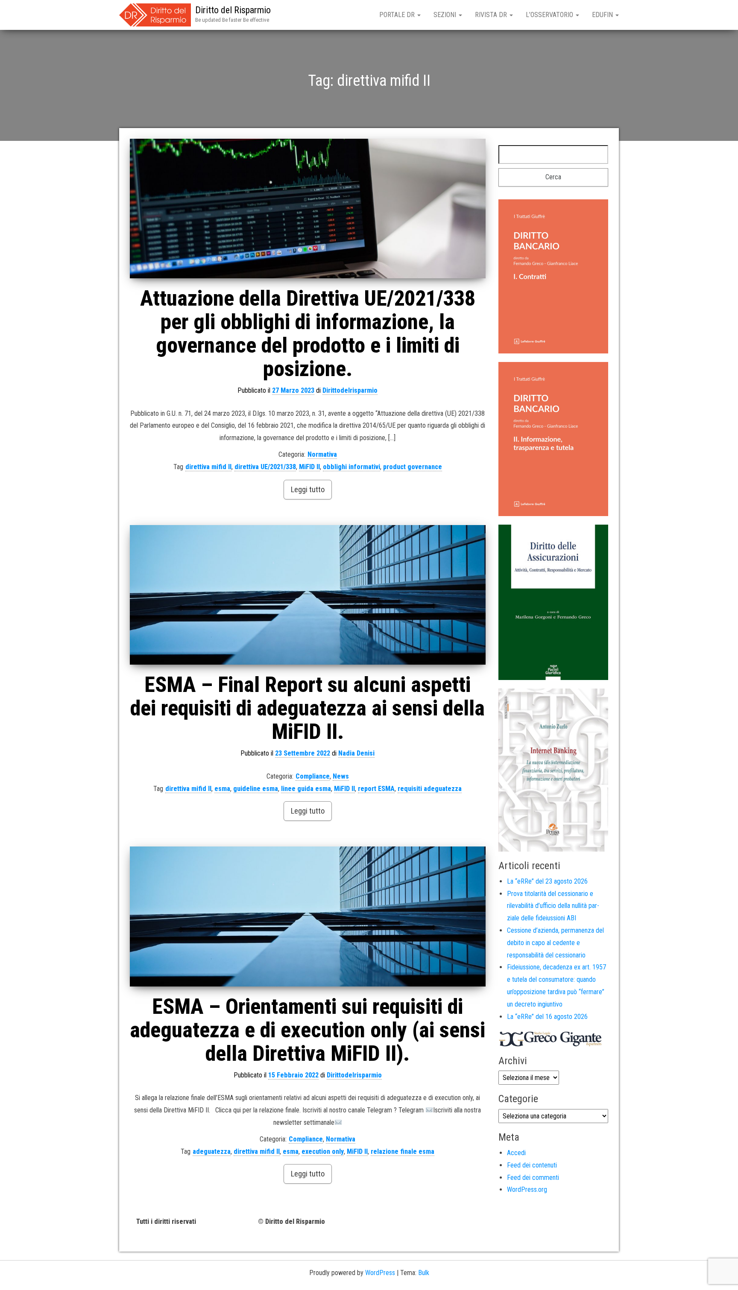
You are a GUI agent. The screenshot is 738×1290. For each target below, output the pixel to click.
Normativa (322, 454)
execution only (323, 1151)
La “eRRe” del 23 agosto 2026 (547, 881)
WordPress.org (527, 1189)
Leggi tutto (308, 489)
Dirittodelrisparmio (350, 390)
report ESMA (376, 789)
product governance (412, 467)
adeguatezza (212, 1151)
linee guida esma (306, 789)
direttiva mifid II (208, 467)
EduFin (603, 15)
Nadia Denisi (356, 753)
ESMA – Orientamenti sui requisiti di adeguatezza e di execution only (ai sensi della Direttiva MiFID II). (307, 1030)
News (341, 776)
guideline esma (255, 789)
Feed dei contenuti (532, 1165)
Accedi (516, 1153)
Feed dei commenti (533, 1177)
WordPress (380, 1273)
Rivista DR (492, 15)
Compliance (313, 776)
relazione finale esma (402, 1151)
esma (222, 789)
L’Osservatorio (550, 15)
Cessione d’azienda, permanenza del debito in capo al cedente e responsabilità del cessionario (555, 942)
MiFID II (309, 467)
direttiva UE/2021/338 (265, 467)
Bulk (423, 1273)
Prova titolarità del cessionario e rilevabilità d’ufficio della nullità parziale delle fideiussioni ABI (553, 906)
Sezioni (445, 15)
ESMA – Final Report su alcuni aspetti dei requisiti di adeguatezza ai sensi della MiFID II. (307, 708)
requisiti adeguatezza (430, 789)
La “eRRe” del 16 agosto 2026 (547, 1017)
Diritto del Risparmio (233, 10)
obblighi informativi (351, 467)
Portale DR (397, 15)
